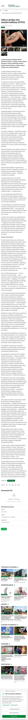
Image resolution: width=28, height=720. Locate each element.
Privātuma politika (6, 705)
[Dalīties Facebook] (6, 485)
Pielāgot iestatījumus (15, 709)
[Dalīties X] (9, 485)
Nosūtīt (4, 529)
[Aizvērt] (25, 693)
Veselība (3, 653)
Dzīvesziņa (4, 673)
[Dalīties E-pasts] (18, 485)
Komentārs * (4, 520)
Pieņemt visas (14, 716)
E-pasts (3, 514)
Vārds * (2, 509)
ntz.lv (3, 25)
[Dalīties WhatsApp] (15, 485)
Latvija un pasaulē (5, 634)
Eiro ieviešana (11, 480)
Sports (3, 613)
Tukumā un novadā (5, 576)
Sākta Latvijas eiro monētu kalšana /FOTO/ (12, 13)
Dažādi (6, 10)
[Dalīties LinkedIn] (12, 485)
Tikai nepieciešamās (14, 712)
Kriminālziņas (4, 594)
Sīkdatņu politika (14, 705)
